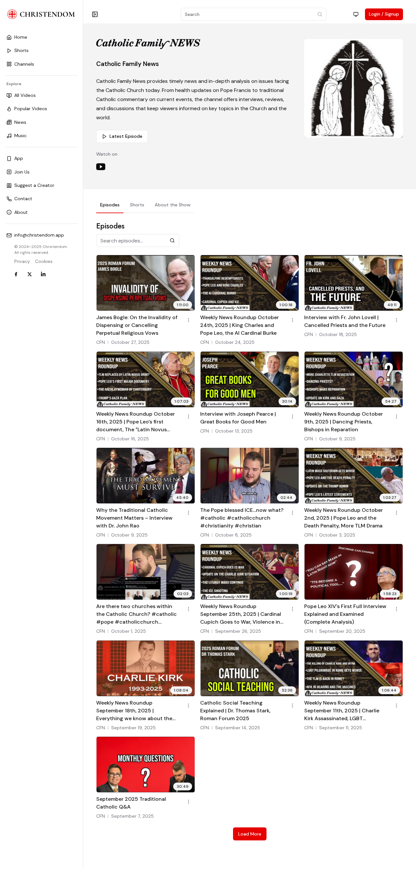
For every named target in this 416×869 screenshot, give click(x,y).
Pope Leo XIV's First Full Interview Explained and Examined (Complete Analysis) (345, 614)
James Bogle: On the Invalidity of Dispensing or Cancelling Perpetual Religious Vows (136, 325)
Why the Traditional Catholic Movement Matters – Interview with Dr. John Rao (134, 518)
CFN (100, 342)
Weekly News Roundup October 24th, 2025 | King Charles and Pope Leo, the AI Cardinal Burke (239, 325)
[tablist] (145, 206)
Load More (249, 834)
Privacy (22, 261)
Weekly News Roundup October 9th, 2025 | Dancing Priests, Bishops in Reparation (343, 421)
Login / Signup (384, 14)
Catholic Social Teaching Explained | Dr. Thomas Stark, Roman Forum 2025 (235, 710)
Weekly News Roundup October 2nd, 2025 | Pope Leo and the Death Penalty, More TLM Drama (343, 518)
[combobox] (355, 14)
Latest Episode (126, 136)
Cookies (44, 261)
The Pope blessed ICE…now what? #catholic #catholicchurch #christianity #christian (241, 518)
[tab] (110, 205)
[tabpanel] (249, 531)
